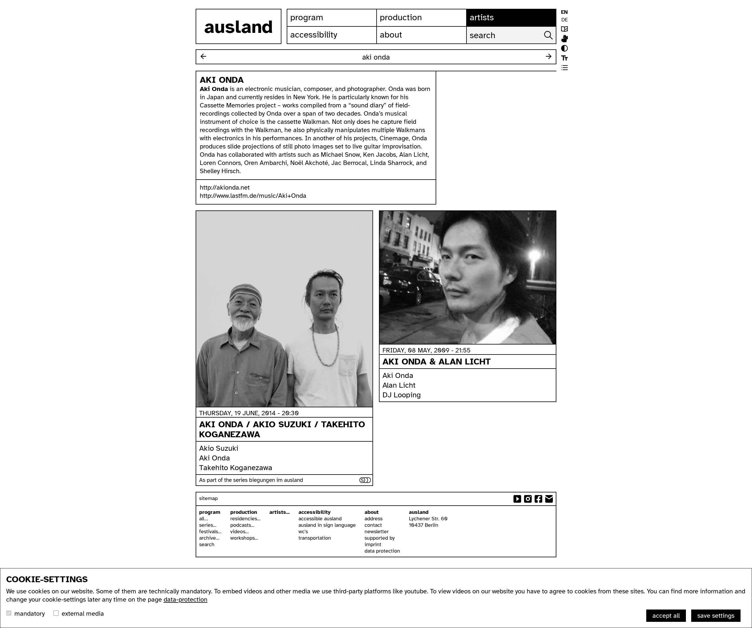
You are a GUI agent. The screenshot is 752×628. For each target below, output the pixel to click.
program (209, 512)
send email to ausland (549, 499)
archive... (209, 538)
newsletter (377, 531)
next (549, 56)
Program (306, 17)
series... (207, 525)
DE (564, 19)
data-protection (185, 599)
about (372, 512)
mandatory (29, 613)
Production (401, 17)
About (391, 34)
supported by (380, 538)
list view (564, 67)
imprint (373, 544)
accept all (666, 615)
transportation (314, 538)
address (373, 518)
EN (564, 12)
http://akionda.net (225, 187)
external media (83, 613)
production (243, 512)
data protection (382, 551)
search (206, 544)
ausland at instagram (528, 499)
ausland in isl (564, 38)
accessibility (314, 512)
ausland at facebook (538, 499)
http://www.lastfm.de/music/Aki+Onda (253, 196)
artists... (279, 512)
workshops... (244, 538)
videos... (239, 531)
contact (373, 525)
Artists (482, 17)
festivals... (210, 531)
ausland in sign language (327, 525)
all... (203, 518)
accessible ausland (320, 518)
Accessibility (313, 34)
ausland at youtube (517, 499)
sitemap (208, 498)
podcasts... (242, 525)
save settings (715, 615)
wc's (303, 531)
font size (564, 58)
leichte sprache (564, 29)
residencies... (245, 518)
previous (203, 56)
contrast (564, 48)
